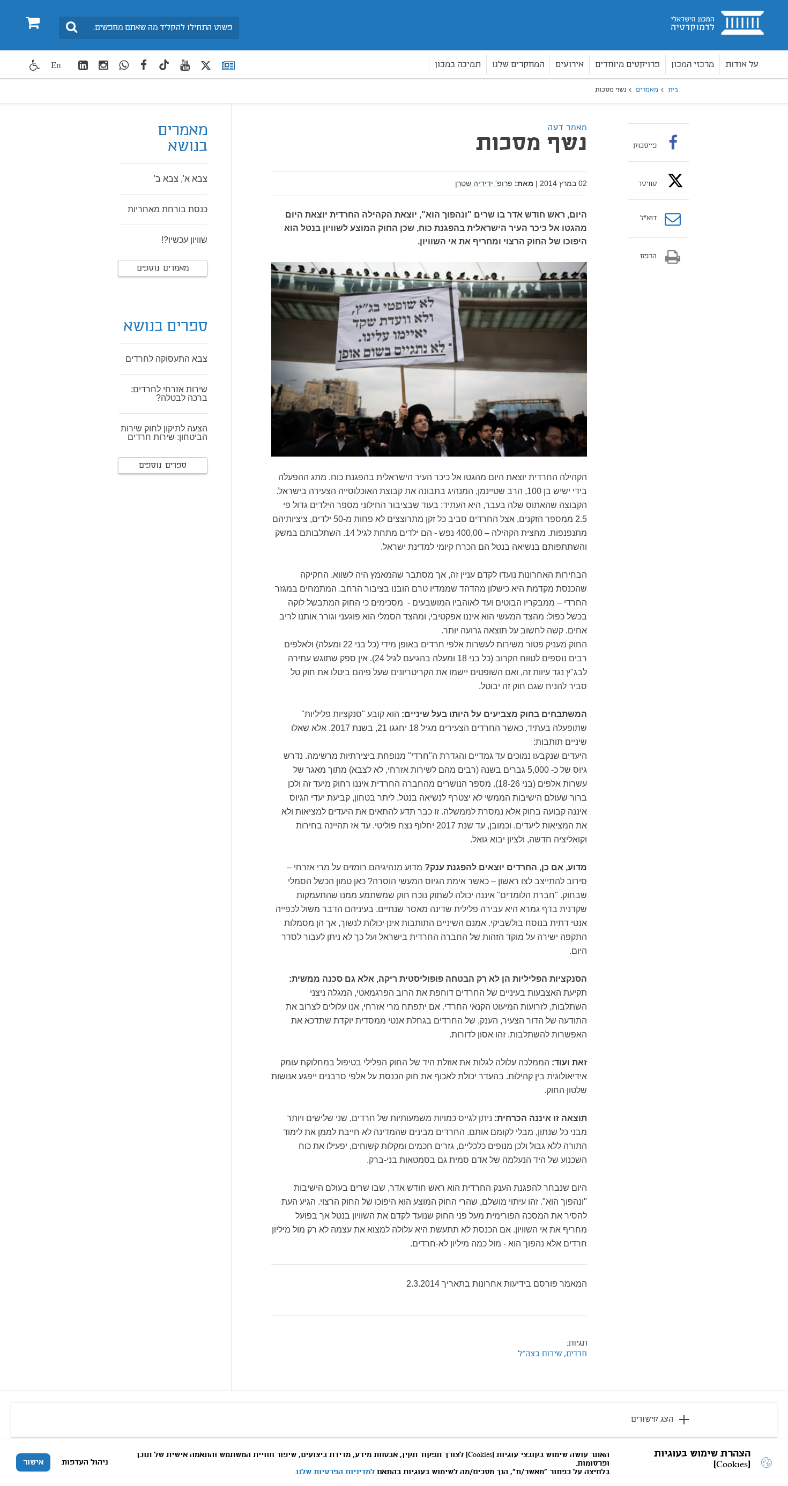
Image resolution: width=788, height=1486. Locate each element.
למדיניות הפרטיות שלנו (335, 1472)
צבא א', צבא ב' (180, 178)
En (56, 65)
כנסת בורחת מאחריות (167, 209)
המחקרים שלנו (518, 64)
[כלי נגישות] (35, 65)
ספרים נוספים (163, 465)
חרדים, (574, 1354)
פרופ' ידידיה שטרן (483, 183)
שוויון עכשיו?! (184, 239)
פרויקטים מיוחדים (627, 64)
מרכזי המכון (692, 64)
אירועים (569, 64)
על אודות (742, 64)
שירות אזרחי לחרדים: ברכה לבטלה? (169, 393)
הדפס (648, 256)
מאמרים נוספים (163, 268)
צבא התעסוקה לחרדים (166, 358)
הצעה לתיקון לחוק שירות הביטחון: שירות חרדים (164, 433)
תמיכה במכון (458, 64)
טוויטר (647, 184)
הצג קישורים (652, 1419)
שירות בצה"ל (540, 1354)
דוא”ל (648, 218)
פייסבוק (645, 145)
